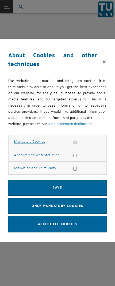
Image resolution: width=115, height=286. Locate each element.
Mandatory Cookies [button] (29, 142)
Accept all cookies (57, 224)
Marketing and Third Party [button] (35, 168)
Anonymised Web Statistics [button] (37, 155)
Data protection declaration (70, 124)
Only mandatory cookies (57, 206)
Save (57, 187)
